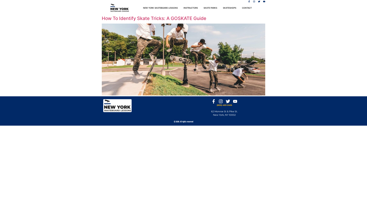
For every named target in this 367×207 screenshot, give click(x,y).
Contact (247, 8)
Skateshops (229, 8)
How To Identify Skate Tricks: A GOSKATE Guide (154, 18)
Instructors (191, 8)
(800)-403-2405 (224, 105)
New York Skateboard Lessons (160, 8)
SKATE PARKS (210, 8)
